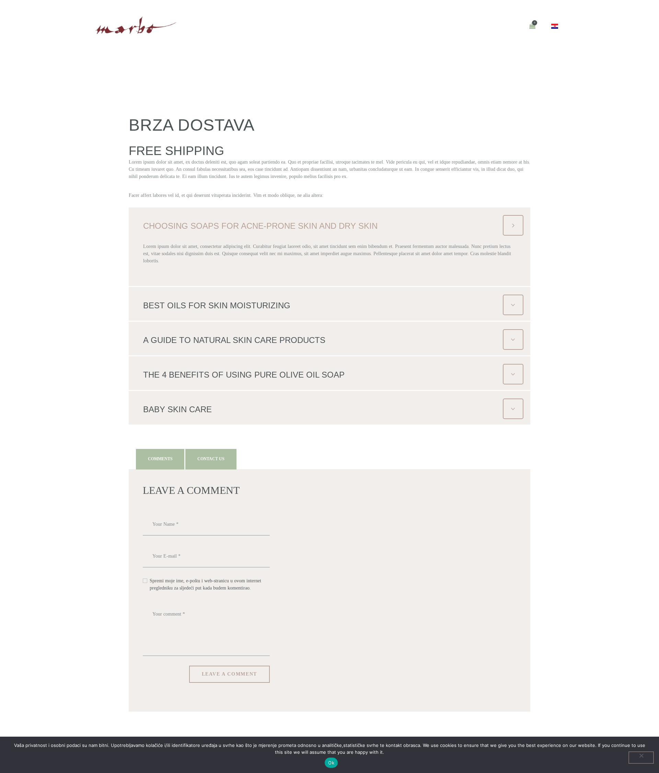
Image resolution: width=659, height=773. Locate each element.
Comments (160, 458)
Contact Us (210, 458)
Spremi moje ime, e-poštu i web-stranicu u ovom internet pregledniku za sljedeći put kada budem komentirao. (205, 584)
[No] (641, 757)
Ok (331, 762)
